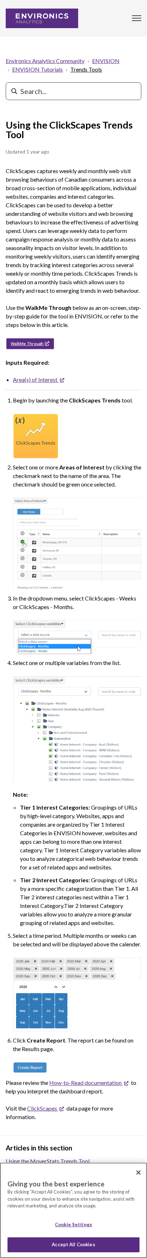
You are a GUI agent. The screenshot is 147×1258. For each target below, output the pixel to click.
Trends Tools (86, 69)
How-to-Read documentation (88, 1082)
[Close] (138, 1172)
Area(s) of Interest (38, 379)
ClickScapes (44, 1108)
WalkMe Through (27, 343)
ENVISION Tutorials (37, 69)
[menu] (136, 18)
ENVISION (106, 60)
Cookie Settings (73, 1224)
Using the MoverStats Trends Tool (48, 1161)
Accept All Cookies (73, 1244)
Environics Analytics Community (45, 60)
